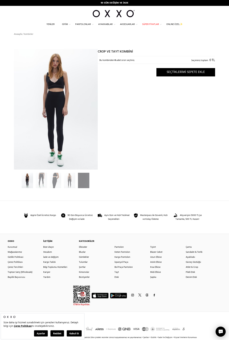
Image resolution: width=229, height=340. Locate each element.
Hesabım (47, 252)
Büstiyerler (84, 277)
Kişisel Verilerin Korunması (185, 337)
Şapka (153, 277)
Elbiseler (83, 247)
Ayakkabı (190, 257)
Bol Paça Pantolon (123, 267)
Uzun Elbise (156, 257)
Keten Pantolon (122, 252)
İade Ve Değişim (165, 337)
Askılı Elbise (156, 262)
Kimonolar (84, 272)
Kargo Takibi (49, 262)
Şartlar (146, 337)
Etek (116, 277)
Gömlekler (84, 257)
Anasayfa (18, 34)
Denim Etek (191, 277)
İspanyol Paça (121, 262)
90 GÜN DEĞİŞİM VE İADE (114, 3)
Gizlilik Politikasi (15, 257)
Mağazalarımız (15, 252)
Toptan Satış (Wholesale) (20, 272)
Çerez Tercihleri (15, 267)
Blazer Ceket (156, 252)
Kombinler (28, 34)
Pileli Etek (190, 272)
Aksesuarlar (127, 24)
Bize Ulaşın (48, 247)
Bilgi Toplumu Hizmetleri (55, 267)
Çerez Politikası (15, 262)
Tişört (153, 247)
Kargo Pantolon (122, 257)
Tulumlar (83, 262)
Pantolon (119, 247)
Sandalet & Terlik (194, 252)
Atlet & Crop (192, 267)
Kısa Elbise (155, 267)
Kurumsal (12, 247)
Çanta (189, 247)
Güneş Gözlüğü (193, 262)
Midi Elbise (155, 272)
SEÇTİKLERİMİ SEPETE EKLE (186, 72)
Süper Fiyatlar (150, 24)
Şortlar (82, 267)
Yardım (46, 277)
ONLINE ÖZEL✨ (174, 24)
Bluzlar (82, 252)
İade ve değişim (51, 257)
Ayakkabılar (105, 24)
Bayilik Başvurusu (16, 277)
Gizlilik (154, 337)
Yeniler (50, 24)
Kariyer (46, 272)
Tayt (116, 272)
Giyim (65, 24)
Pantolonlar (83, 24)
